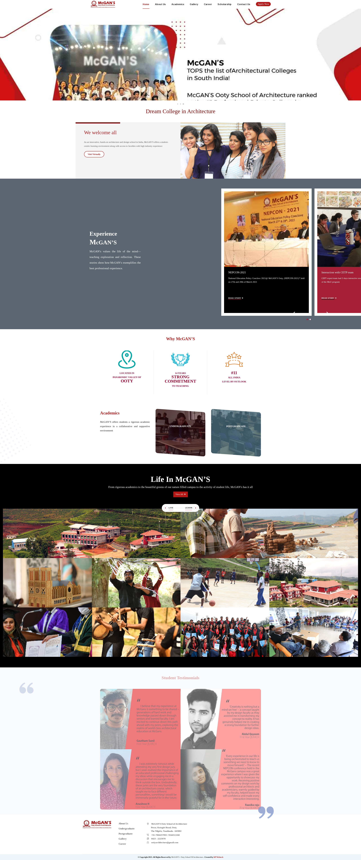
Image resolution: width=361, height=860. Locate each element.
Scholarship (224, 4)
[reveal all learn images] (196, 508)
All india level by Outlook (234, 377)
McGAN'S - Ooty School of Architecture (187, 857)
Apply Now (263, 4)
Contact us (243, 4)
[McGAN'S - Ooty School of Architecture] (102, 4)
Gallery (194, 4)
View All (179, 494)
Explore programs (179, 440)
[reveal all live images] (165, 508)
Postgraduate (236, 426)
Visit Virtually (94, 154)
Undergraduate (180, 426)
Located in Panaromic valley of (127, 377)
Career (208, 4)
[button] (177, 104)
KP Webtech (218, 857)
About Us (160, 4)
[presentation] (295, 313)
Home (146, 4)
